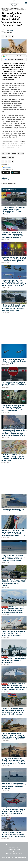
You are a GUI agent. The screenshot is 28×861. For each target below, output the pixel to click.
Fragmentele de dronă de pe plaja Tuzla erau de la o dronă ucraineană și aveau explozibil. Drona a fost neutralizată (13, 785)
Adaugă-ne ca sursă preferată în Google (15, 56)
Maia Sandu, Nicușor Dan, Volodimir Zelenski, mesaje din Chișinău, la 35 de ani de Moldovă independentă (13, 259)
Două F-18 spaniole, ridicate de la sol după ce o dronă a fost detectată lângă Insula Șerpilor (13, 361)
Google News (7, 167)
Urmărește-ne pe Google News (15, 59)
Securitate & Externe (15, 8)
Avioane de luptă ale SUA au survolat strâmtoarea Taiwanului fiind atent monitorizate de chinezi (13, 834)
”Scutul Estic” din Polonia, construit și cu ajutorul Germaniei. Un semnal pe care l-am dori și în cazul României (13, 582)
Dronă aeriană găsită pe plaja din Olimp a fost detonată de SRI (12, 510)
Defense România (5, 8)
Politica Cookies (14, 847)
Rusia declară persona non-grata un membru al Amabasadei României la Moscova (13, 384)
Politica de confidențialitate (14, 845)
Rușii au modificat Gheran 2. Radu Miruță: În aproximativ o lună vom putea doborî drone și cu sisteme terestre (13, 659)
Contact (14, 851)
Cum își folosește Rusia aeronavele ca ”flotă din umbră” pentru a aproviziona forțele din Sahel (13, 633)
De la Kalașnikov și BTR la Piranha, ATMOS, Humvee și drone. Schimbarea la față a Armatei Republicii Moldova (13, 210)
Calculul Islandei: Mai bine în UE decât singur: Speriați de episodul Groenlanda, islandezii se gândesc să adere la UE (13, 457)
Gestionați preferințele (14, 849)
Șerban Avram (11, 30)
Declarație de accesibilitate (14, 853)
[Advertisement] (14, 329)
